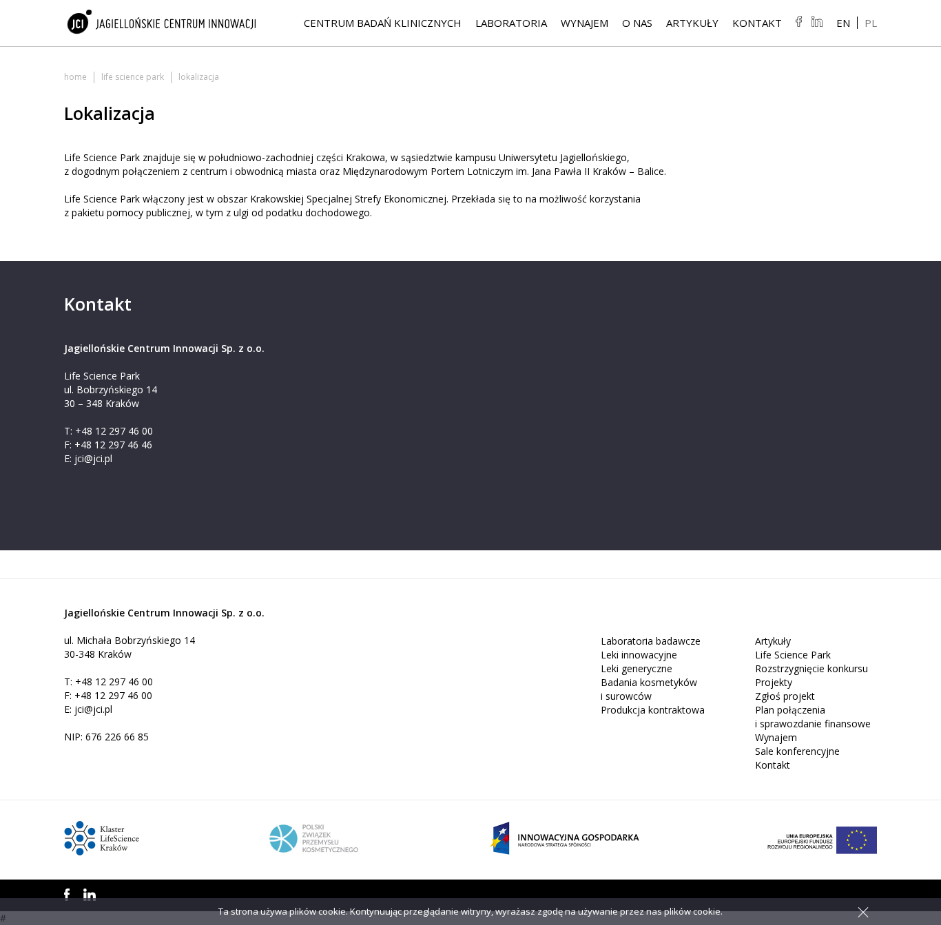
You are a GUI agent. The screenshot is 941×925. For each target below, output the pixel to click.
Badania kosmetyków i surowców (649, 689)
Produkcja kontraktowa (653, 709)
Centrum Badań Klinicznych (383, 23)
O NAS (637, 23)
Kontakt (757, 23)
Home (75, 77)
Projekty (773, 682)
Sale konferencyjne (797, 751)
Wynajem (584, 23)
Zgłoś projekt (785, 696)
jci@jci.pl (93, 458)
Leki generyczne (636, 668)
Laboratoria (511, 23)
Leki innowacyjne (639, 654)
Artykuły (692, 23)
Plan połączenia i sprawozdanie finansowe (813, 716)
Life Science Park (132, 77)
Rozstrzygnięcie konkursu (811, 668)
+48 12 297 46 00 (114, 430)
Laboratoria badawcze (651, 640)
